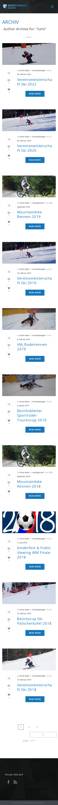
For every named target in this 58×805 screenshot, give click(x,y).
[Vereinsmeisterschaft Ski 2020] (29, 120)
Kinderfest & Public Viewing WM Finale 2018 (34, 552)
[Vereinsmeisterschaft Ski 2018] (29, 659)
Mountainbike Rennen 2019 (29, 214)
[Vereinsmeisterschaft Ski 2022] (29, 54)
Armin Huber (24, 70)
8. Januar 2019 (23, 405)
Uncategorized (38, 203)
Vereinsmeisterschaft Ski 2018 (34, 687)
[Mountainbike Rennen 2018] (29, 456)
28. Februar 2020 (24, 140)
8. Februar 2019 (23, 339)
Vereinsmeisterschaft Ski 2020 (34, 148)
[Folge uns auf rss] (15, 782)
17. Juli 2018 (22, 542)
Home (28, 37)
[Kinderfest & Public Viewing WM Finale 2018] (29, 522)
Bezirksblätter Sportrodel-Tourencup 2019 (32, 415)
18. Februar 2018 (24, 613)
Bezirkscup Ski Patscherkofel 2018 (34, 621)
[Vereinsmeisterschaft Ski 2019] (29, 253)
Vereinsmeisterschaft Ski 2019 (34, 280)
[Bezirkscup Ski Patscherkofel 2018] (29, 593)
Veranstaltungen (38, 70)
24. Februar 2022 (24, 74)
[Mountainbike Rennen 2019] (29, 186)
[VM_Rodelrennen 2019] (29, 319)
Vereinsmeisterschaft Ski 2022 (34, 82)
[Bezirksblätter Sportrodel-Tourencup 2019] (29, 385)
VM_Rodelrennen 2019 (32, 346)
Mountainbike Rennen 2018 (29, 484)
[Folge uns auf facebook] (8, 782)
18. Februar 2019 (24, 273)
